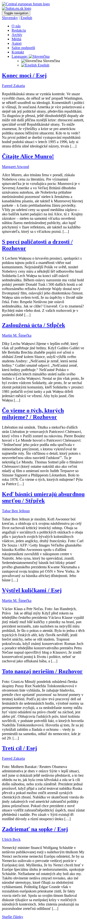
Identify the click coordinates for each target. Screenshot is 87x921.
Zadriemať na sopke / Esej (35, 829)
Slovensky (10, 18)
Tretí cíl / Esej (19, 748)
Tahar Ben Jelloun (16, 511)
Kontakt (18, 52)
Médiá (16, 39)
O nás (16, 26)
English (26, 18)
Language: (20, 56)
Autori (17, 43)
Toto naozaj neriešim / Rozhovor (42, 671)
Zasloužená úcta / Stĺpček (33, 325)
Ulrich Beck (11, 839)
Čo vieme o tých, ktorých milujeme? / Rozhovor (33, 413)
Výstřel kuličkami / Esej (32, 590)
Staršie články (12, 917)
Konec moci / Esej (24, 75)
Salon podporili (23, 48)
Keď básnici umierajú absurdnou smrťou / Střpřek (43, 497)
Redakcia (19, 30)
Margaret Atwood (15, 167)
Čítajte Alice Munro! (28, 156)
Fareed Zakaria (13, 86)
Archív (17, 35)
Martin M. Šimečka (16, 335)
